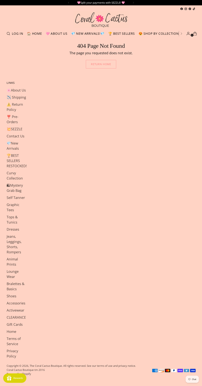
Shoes (11, 296)
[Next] (133, 2)
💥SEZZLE (14, 129)
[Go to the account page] (187, 33)
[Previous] (68, 2)
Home (11, 331)
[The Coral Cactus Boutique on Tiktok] (194, 8)
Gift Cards (15, 324)
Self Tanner (16, 197)
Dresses (13, 229)
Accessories (16, 303)
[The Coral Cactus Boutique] (101, 19)
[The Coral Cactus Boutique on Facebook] (181, 8)
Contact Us (15, 136)
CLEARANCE (16, 317)
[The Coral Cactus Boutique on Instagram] (185, 8)
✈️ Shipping (16, 97)
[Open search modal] (8, 33)
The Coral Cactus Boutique (46, 366)
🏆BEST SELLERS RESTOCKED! (17, 160)
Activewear (15, 310)
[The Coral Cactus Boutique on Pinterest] (189, 8)
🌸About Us (16, 90)
